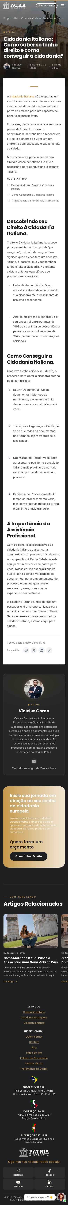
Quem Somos (34, 1036)
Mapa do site (34, 1052)
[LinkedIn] (41, 650)
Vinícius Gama (34, 711)
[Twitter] (34, 650)
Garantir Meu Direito (28, 856)
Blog (6, 18)
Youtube (18, 1186)
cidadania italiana (22, 96)
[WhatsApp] (26, 650)
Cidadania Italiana (34, 1012)
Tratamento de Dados (34, 1069)
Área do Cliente (46, 5)
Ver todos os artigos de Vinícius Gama (34, 768)
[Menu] (62, 5)
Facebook (50, 1175)
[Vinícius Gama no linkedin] (34, 761)
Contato (34, 1042)
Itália (15, 18)
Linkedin (50, 1186)
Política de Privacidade (34, 1058)
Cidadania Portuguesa (34, 1017)
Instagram (18, 1175)
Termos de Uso (34, 1063)
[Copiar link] (49, 650)
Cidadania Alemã (34, 1023)
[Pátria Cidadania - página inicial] (34, 1152)
